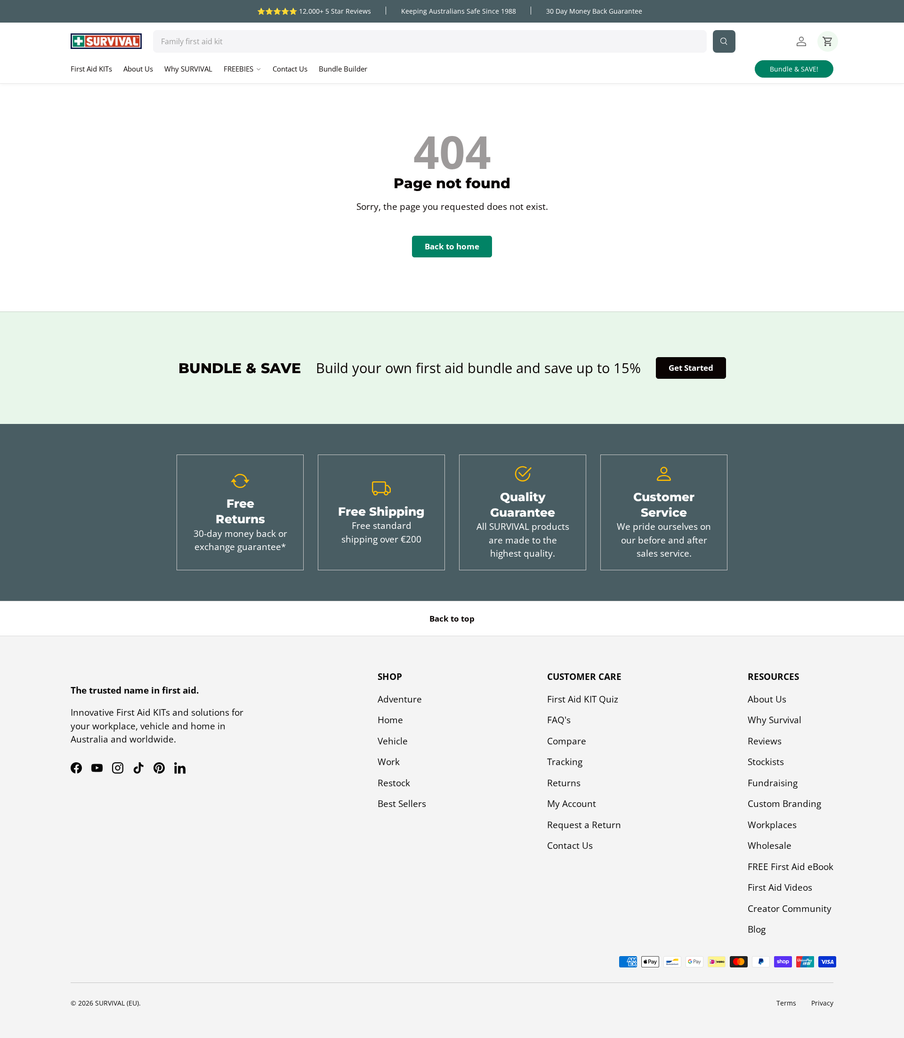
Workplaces (772, 825)
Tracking (564, 762)
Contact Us (290, 68)
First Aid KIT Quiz (582, 699)
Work (389, 762)
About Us (138, 68)
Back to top (452, 618)
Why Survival (774, 720)
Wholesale (769, 845)
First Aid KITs (91, 68)
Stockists (766, 762)
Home (390, 720)
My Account (571, 804)
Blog (757, 929)
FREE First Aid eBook (790, 867)
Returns (564, 783)
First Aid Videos (780, 887)
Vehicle (393, 741)
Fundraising (773, 783)
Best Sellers (402, 804)
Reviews (765, 741)
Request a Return (584, 825)
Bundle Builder (343, 68)
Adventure (400, 699)
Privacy (822, 1002)
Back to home (452, 246)
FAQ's (559, 720)
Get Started (691, 367)
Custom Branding (784, 804)
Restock (394, 783)
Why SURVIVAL (188, 68)
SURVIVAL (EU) (117, 1002)
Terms (786, 1002)
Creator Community (789, 908)
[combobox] (430, 41)
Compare (566, 741)
